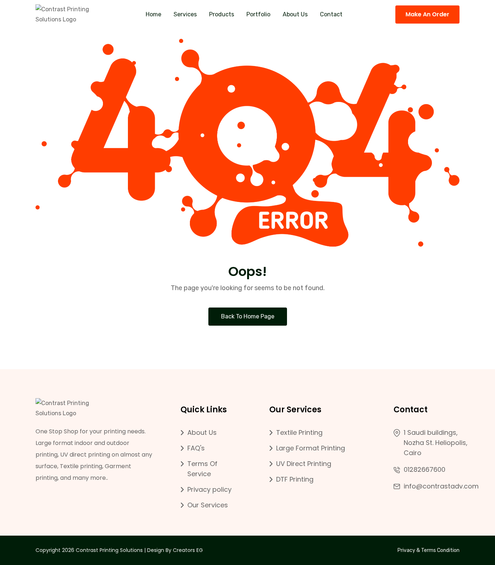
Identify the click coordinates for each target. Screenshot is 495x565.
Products (221, 14)
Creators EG (188, 550)
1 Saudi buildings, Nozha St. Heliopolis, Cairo (435, 442)
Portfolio (258, 14)
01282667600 (424, 469)
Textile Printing (299, 432)
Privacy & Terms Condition (428, 550)
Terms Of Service (202, 468)
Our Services (207, 505)
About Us (295, 14)
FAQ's (196, 448)
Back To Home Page (247, 316)
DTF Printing (294, 479)
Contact (331, 14)
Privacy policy (209, 489)
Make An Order (427, 14)
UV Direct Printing (303, 463)
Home (153, 14)
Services (185, 14)
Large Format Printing (310, 448)
